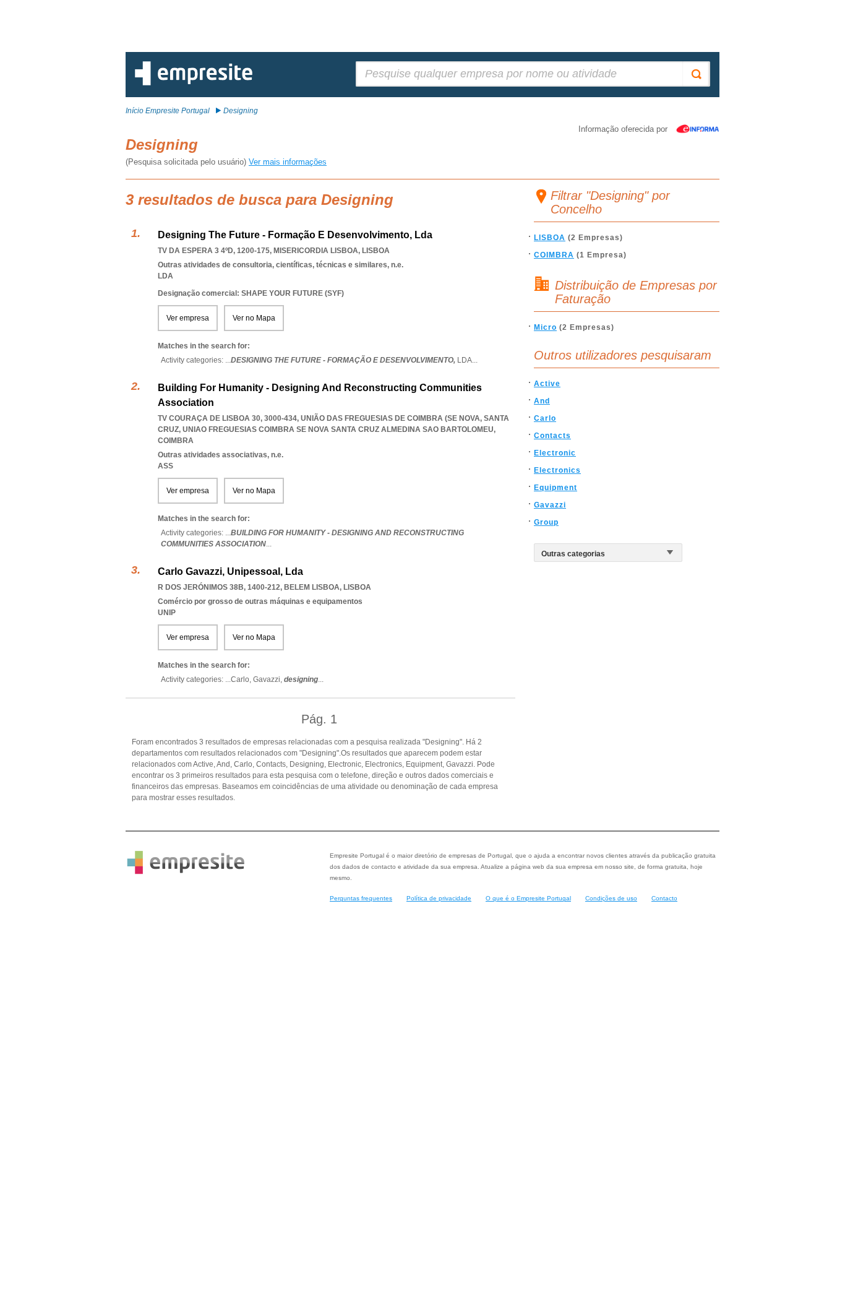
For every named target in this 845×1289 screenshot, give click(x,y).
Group (546, 522)
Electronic (555, 453)
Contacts (552, 435)
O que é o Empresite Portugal (528, 898)
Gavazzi (550, 505)
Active (547, 383)
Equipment (555, 487)
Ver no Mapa (254, 318)
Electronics (557, 470)
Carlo (545, 418)
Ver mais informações (288, 161)
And (542, 401)
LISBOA (549, 237)
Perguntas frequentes (361, 898)
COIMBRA (554, 255)
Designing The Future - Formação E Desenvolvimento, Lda (295, 235)
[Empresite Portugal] (193, 83)
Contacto (664, 898)
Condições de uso (611, 898)
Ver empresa (187, 318)
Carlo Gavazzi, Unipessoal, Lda (230, 571)
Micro (545, 327)
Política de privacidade (438, 898)
